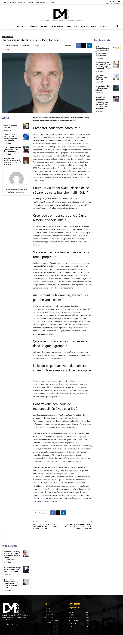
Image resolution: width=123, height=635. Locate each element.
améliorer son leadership (78, 381)
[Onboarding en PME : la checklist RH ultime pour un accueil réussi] (116, 64)
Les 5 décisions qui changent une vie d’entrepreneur (12, 149)
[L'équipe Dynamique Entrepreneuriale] (16, 179)
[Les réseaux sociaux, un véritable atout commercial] (26, 136)
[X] (116, 1)
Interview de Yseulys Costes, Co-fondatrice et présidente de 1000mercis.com (46, 526)
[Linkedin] (113, 1)
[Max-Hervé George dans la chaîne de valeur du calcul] (26, 569)
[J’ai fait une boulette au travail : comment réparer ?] (26, 160)
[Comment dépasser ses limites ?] (116, 77)
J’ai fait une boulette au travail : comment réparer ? (12, 160)
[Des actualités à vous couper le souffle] (26, 126)
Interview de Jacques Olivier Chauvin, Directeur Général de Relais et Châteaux (78, 526)
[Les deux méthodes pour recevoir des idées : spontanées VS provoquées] (116, 48)
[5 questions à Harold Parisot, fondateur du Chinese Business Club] (26, 582)
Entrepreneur (8, 37)
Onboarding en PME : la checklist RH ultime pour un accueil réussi (103, 65)
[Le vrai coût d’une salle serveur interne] (116, 88)
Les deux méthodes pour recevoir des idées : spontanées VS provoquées (103, 51)
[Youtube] (119, 1)
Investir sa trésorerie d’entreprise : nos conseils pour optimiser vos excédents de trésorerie (103, 102)
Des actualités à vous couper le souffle (11, 126)
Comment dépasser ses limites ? (101, 77)
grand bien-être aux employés (45, 501)
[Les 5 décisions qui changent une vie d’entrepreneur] (26, 149)
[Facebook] (110, 1)
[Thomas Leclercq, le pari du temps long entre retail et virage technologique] (26, 553)
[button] (117, 26)
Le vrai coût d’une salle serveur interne (103, 88)
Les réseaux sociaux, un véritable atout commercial (10, 137)
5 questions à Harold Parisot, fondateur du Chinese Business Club (11, 583)
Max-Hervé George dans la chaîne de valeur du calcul (12, 570)
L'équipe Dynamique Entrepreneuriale (17, 45)
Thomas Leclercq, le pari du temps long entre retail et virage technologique (12, 555)
